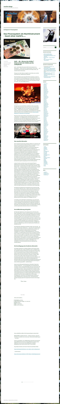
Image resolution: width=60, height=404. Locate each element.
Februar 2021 (46, 129)
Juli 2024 (45, 99)
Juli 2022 (45, 117)
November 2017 (46, 136)
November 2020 (46, 131)
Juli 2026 (45, 84)
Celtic (44, 150)
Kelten (45, 156)
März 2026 (45, 88)
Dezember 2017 (46, 135)
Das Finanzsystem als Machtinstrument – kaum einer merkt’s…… (22, 35)
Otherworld (45, 158)
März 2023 (45, 110)
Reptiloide (45, 161)
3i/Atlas (45, 146)
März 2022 (45, 121)
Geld (8, 64)
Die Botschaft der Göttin (47, 77)
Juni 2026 (45, 85)
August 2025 (45, 93)
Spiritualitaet (45, 162)
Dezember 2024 (46, 96)
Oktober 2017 (46, 137)
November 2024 (46, 97)
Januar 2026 (45, 90)
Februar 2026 (46, 89)
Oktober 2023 (46, 105)
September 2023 (46, 106)
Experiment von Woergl (7, 63)
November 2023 (46, 104)
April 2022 (45, 120)
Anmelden (45, 172)
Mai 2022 (45, 119)
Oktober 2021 (46, 125)
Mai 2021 (45, 127)
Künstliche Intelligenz (47, 157)
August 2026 (45, 83)
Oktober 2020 (46, 132)
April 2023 (45, 109)
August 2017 (45, 138)
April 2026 (45, 87)
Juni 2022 (45, 118)
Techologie (45, 163)
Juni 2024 (45, 100)
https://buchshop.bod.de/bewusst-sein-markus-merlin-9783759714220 (27, 349)
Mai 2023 (45, 108)
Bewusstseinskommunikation (48, 54)
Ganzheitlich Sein (6, 62)
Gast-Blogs (45, 152)
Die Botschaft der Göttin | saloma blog (49, 76)
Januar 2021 (45, 130)
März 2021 (45, 128)
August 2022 (45, 116)
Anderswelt (45, 147)
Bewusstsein (45, 149)
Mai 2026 (45, 86)
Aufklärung (45, 148)
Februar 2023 (46, 111)
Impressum (45, 155)
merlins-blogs (8, 6)
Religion (45, 160)
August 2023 (45, 107)
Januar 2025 (45, 95)
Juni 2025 (45, 94)
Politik (10, 62)
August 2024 (45, 98)
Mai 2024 (45, 101)
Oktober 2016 (46, 140)
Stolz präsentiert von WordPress (13, 400)
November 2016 (46, 139)
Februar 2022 (46, 122)
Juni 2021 (45, 126)
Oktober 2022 (46, 114)
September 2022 (46, 115)
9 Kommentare (6, 66)
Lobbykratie (5, 65)
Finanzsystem (6, 64)
